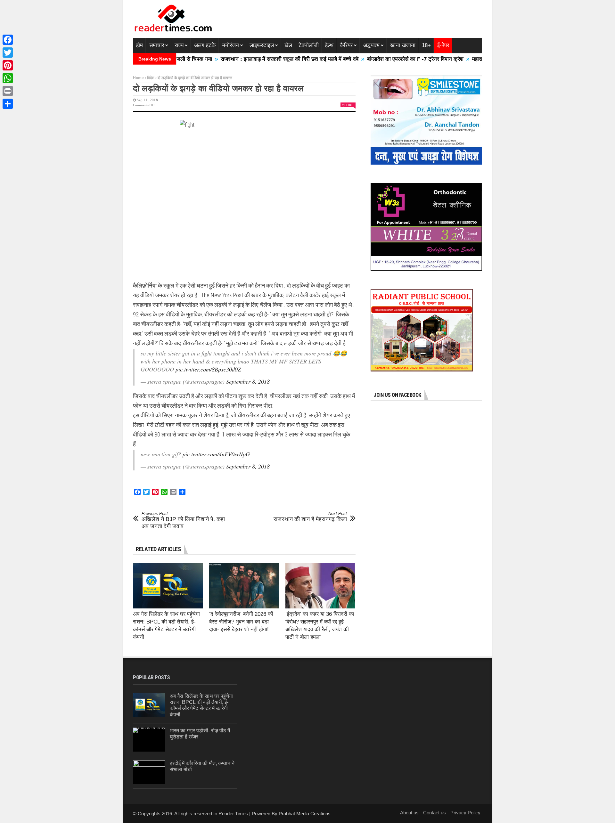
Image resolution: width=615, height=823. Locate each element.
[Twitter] (7, 52)
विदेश (150, 78)
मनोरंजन (230, 45)
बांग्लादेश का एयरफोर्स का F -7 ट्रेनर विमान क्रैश (389, 59)
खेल (288, 45)
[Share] (7, 103)
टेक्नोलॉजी (309, 45)
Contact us (434, 812)
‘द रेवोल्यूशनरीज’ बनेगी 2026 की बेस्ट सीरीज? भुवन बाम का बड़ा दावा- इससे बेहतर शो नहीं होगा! (241, 621)
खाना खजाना (402, 45)
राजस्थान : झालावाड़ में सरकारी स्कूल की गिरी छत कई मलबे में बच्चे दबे (263, 59)
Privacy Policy (465, 812)
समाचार (156, 45)
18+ (426, 45)
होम (139, 45)
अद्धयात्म (371, 45)
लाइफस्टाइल (262, 45)
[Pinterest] (7, 65)
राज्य (179, 45)
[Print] (7, 91)
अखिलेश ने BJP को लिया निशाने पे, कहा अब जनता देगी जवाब (183, 520)
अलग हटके (205, 45)
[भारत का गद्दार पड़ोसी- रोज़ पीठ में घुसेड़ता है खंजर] (149, 740)
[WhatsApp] (7, 78)
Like (350, 105)
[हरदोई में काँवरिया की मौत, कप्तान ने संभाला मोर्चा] (149, 772)
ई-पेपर (443, 45)
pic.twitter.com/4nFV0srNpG (216, 454)
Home (138, 78)
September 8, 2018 (248, 381)
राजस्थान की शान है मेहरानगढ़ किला (310, 517)
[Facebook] (7, 39)
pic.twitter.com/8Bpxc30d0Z (208, 369)
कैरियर (346, 45)
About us (409, 812)
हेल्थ (329, 45)
